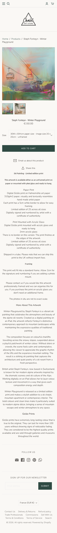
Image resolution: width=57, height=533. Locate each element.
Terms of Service (34, 518)
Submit (45, 486)
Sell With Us (46, 515)
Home (5, 39)
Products (15, 39)
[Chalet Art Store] (28, 19)
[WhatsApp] (40, 460)
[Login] (46, 3)
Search (48, 518)
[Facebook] (22, 460)
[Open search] (8, 3)
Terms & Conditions (14, 518)
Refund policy (44, 511)
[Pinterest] (34, 460)
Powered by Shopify (41, 522)
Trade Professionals (14, 515)
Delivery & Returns (26, 511)
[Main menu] (3, 3)
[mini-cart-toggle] (52, 3)
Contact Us (10, 511)
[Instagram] (28, 460)
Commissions (32, 515)
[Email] (17, 460)
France (27, 502)
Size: (4, 135)
